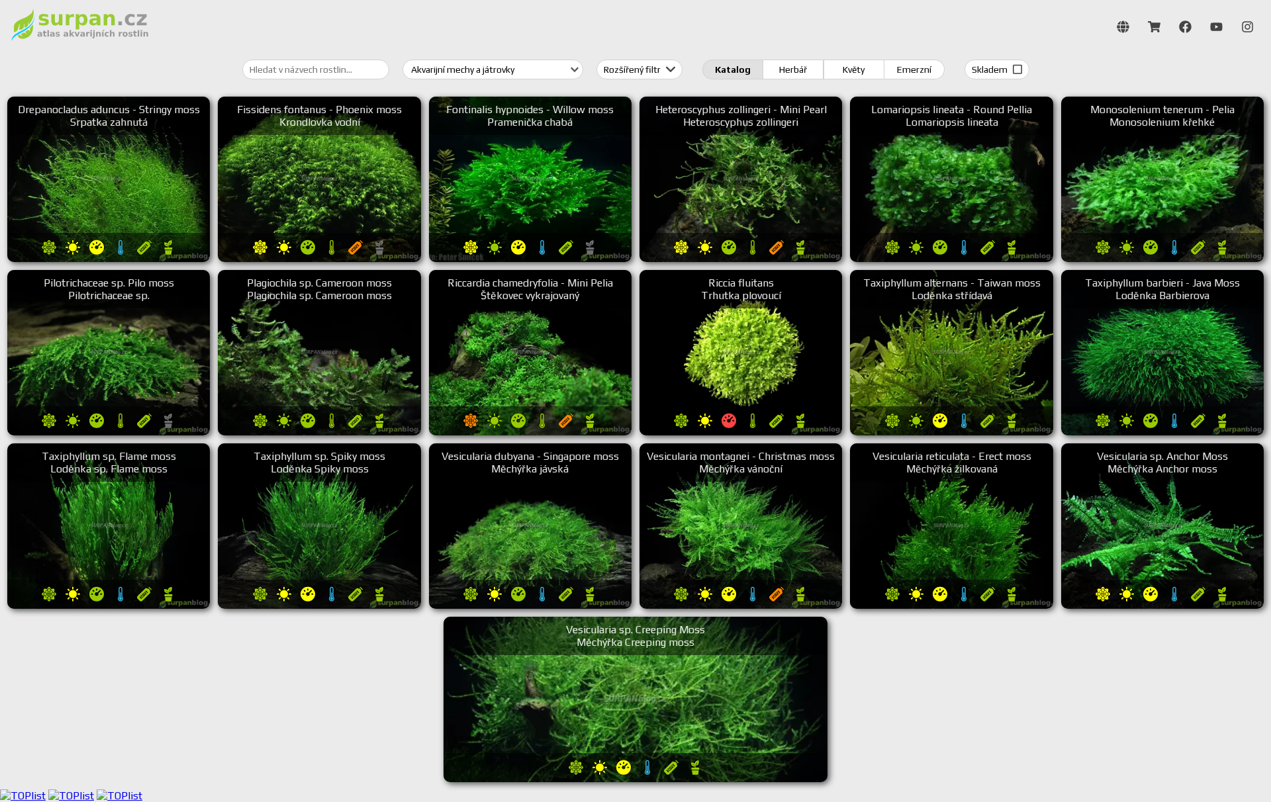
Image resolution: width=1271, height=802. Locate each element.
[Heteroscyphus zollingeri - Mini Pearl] (740, 258)
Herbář (793, 69)
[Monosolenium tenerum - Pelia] (1162, 258)
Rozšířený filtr (633, 69)
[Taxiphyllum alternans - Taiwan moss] (951, 431)
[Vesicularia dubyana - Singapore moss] (530, 605)
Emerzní (914, 69)
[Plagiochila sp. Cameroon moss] (319, 431)
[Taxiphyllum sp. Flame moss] (108, 605)
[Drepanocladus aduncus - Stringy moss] (108, 258)
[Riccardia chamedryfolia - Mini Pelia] (530, 431)
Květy (854, 69)
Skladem (991, 69)
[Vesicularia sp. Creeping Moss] (635, 778)
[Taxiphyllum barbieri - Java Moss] (1162, 431)
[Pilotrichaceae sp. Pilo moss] (108, 431)
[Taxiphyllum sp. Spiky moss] (319, 605)
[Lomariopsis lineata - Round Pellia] (951, 258)
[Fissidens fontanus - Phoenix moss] (319, 258)
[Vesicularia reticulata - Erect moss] (951, 605)
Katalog (733, 69)
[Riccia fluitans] (740, 431)
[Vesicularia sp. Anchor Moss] (1162, 605)
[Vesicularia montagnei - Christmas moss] (740, 605)
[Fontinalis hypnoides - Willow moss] (530, 258)
